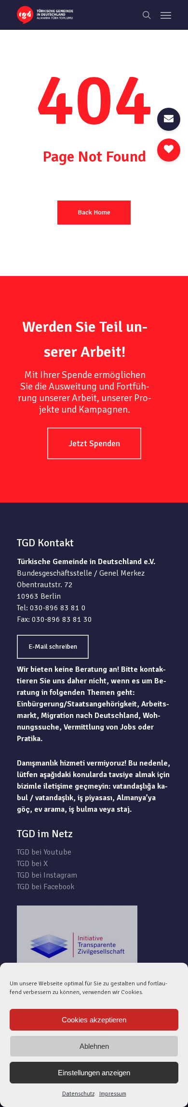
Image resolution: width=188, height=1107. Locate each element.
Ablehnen (94, 1046)
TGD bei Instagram (47, 875)
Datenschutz (78, 1093)
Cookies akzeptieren (94, 1020)
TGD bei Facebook (45, 887)
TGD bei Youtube (44, 852)
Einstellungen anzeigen (94, 1073)
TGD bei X (32, 863)
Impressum (112, 1093)
